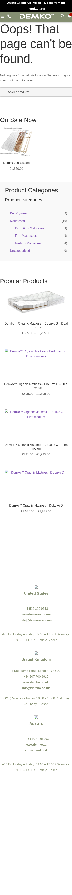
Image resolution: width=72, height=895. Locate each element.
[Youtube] (36, 823)
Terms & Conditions (23, 862)
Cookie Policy (52, 862)
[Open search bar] (63, 16)
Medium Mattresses (28, 243)
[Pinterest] (36, 833)
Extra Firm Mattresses (30, 228)
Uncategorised (20, 250)
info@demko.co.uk (36, 688)
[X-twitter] (53, 823)
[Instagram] (19, 833)
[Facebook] (19, 823)
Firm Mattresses (26, 235)
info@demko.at (36, 750)
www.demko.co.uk (36, 682)
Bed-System (18, 213)
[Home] (37, 16)
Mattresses (17, 221)
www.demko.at (36, 744)
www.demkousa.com (36, 614)
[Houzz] (53, 833)
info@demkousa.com (36, 620)
